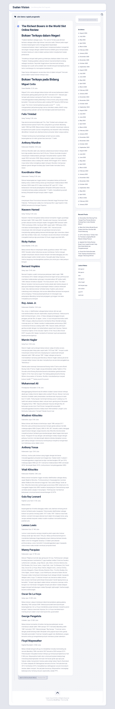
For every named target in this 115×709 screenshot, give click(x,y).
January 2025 (84, 93)
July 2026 (82, 36)
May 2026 (82, 40)
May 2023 (82, 161)
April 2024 (83, 124)
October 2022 (84, 184)
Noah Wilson (32, 677)
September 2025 (84, 66)
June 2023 (83, 157)
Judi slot (80, 295)
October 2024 (84, 103)
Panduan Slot (41, 677)
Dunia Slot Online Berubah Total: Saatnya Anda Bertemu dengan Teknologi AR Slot (86, 253)
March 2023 (83, 167)
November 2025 (84, 60)
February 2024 (84, 130)
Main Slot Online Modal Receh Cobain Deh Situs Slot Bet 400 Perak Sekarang (88, 229)
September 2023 (84, 147)
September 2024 (84, 107)
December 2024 (84, 97)
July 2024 (82, 114)
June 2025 (83, 77)
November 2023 (84, 140)
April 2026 (83, 43)
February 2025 (84, 90)
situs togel (81, 282)
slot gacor (81, 269)
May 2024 (82, 120)
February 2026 (84, 50)
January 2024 (84, 134)
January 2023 (84, 174)
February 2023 (84, 171)
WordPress (57, 700)
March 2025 (83, 87)
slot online (81, 288)
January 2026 (84, 53)
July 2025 (82, 73)
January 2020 (84, 204)
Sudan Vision (21, 7)
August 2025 (83, 70)
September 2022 (84, 187)
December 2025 (84, 56)
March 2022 (83, 197)
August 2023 (83, 150)
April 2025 (83, 83)
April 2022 (83, 194)
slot (79, 275)
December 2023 (84, 137)
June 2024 (83, 117)
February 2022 (84, 201)
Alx (67, 700)
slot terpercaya (82, 285)
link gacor (81, 272)
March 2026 (83, 46)
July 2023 (82, 154)
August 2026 (83, 33)
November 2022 (84, 181)
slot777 (80, 292)
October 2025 (84, 63)
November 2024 (84, 100)
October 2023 (84, 144)
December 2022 (84, 177)
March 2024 (83, 127)
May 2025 (82, 80)
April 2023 (83, 164)
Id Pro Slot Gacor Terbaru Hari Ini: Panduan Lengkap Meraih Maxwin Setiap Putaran (88, 237)
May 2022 (82, 191)
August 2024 (83, 110)
